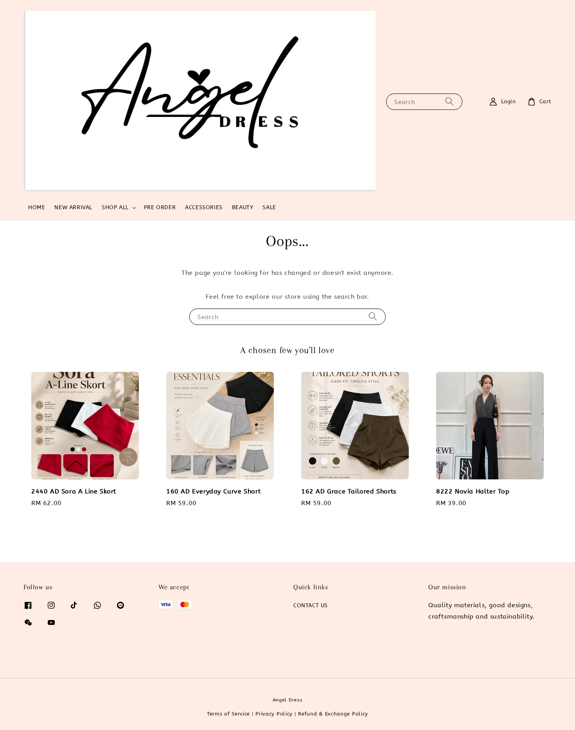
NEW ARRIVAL (73, 207)
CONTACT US (310, 605)
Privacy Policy (274, 714)
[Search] (449, 101)
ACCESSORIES (204, 207)
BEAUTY (242, 207)
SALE (269, 207)
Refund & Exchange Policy (333, 714)
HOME (36, 207)
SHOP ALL (115, 207)
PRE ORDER (160, 207)
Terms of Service (228, 714)
